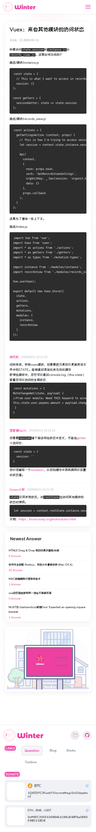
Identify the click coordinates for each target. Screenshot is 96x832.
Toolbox (31, 762)
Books (71, 750)
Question (32, 750)
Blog (53, 750)
